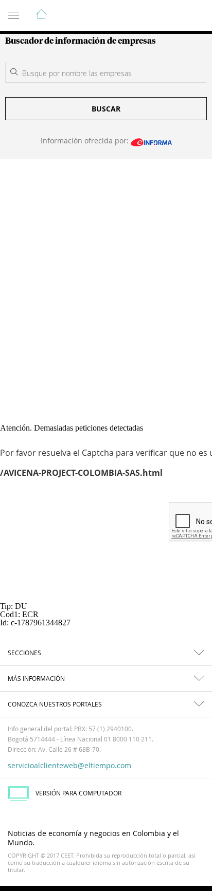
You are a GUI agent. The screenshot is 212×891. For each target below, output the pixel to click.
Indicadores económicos (173, 16)
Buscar (106, 109)
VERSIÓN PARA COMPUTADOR (78, 793)
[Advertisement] (106, 270)
